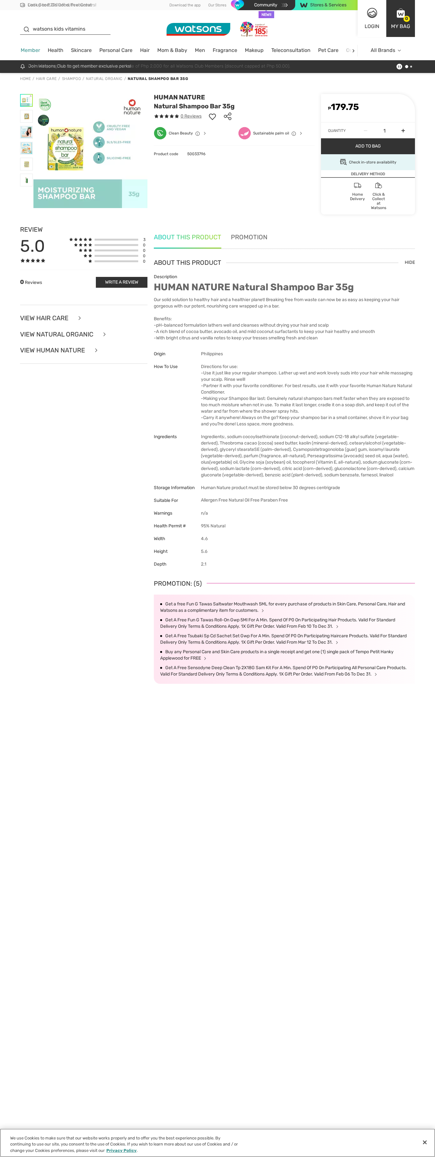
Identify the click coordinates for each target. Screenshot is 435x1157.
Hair (145, 50)
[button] (400, 18)
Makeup (254, 50)
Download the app (185, 5)
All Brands (383, 50)
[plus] (403, 130)
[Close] (425, 1142)
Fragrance (225, 50)
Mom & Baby (172, 50)
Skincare (81, 50)
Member (30, 50)
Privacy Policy (121, 1150)
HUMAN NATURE (179, 97)
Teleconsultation (290, 50)
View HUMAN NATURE (53, 350)
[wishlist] (212, 116)
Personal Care (115, 50)
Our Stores (217, 5)
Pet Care (328, 50)
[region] (217, 1143)
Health (55, 50)
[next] (353, 50)
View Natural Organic (57, 334)
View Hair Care (45, 318)
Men (200, 50)
